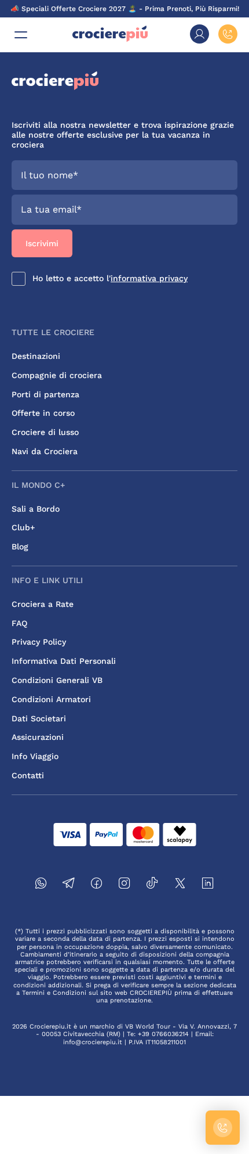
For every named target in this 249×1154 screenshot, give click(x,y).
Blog (20, 546)
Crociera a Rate (43, 604)
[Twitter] (180, 884)
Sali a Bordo (36, 508)
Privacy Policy (39, 641)
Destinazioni (36, 356)
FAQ (19, 623)
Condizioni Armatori (51, 699)
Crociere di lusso (45, 432)
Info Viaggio (35, 756)
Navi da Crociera (45, 451)
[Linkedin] (208, 884)
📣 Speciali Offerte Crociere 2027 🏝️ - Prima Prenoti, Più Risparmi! (124, 9)
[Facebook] (97, 884)
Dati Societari (39, 718)
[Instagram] (124, 884)
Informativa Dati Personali (64, 661)
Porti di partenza (45, 394)
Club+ (23, 527)
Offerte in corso (43, 413)
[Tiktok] (152, 884)
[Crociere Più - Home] (110, 39)
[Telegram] (69, 884)
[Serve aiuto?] (223, 1127)
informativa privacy (149, 278)
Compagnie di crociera (57, 375)
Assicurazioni (38, 737)
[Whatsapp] (41, 884)
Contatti (28, 775)
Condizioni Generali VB (57, 680)
